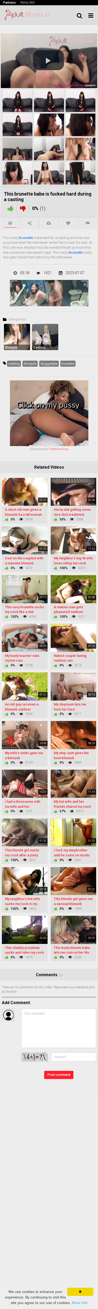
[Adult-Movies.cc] (29, 14)
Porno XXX (27, 2)
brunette (26, 238)
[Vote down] (23, 208)
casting (14, 364)
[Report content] (87, 223)
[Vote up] (10, 208)
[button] (48, 60)
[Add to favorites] (68, 223)
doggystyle (49, 364)
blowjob (30, 364)
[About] (10, 223)
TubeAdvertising (58, 449)
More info (80, 1303)
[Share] (29, 223)
